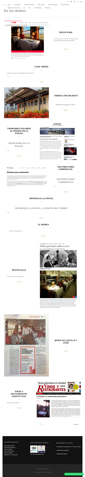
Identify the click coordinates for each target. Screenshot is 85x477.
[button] (74, 474)
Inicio (9, 4)
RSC (24, 7)
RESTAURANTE (11, 445)
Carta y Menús (41, 4)
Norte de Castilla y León (66, 341)
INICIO (5, 445)
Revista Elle (19, 270)
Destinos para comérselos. (66, 168)
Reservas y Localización (14, 7)
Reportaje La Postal (41, 198)
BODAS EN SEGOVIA (9, 451)
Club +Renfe (42, 66)
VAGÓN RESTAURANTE (9, 447)
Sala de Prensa (65, 4)
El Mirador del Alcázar (62, 454)
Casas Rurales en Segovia (63, 450)
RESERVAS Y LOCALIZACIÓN (11, 454)
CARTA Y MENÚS (8, 449)
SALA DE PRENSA (8, 453)
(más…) (8, 76)
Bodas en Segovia (53, 4)
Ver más (66, 49)
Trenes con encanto (66, 95)
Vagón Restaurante (29, 4)
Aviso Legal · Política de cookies (42, 472)
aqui (19, 402)
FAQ (30, 7)
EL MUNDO (43, 224)
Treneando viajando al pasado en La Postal (19, 131)
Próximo (76, 424)
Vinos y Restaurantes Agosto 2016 (19, 394)
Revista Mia (65, 32)
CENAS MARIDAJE (38, 7)
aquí (22, 231)
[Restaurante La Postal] (4, 4)
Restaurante (17, 4)
